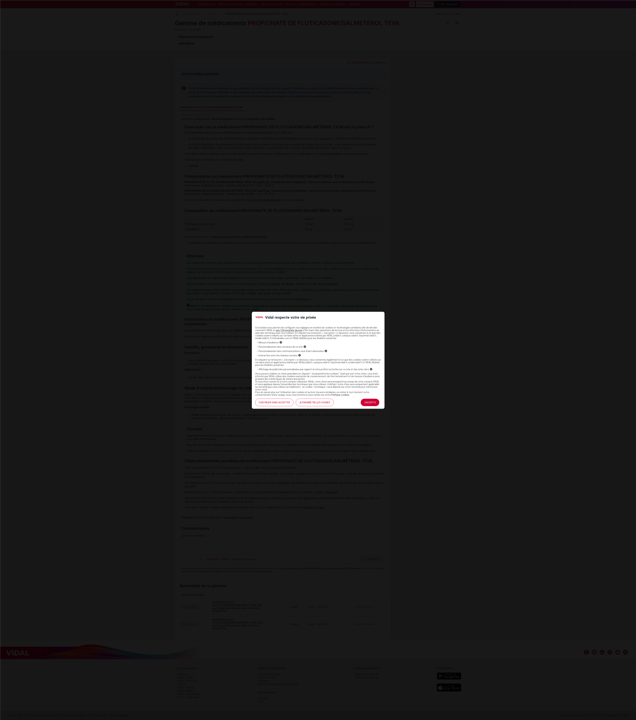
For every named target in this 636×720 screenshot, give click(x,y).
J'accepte (370, 402)
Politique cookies (340, 394)
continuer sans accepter (274, 402)
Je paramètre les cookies (314, 402)
